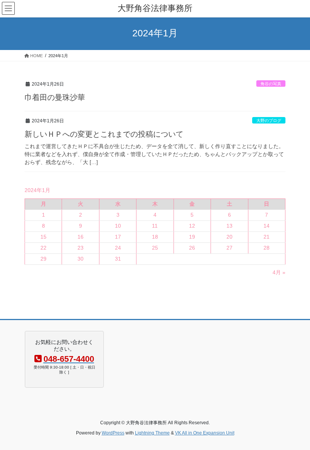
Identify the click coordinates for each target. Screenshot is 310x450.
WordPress (113, 433)
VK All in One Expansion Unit (204, 433)
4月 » (279, 272)
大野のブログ (268, 120)
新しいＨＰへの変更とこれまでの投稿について (104, 134)
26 (192, 248)
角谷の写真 (270, 83)
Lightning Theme (152, 433)
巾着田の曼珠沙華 (55, 97)
